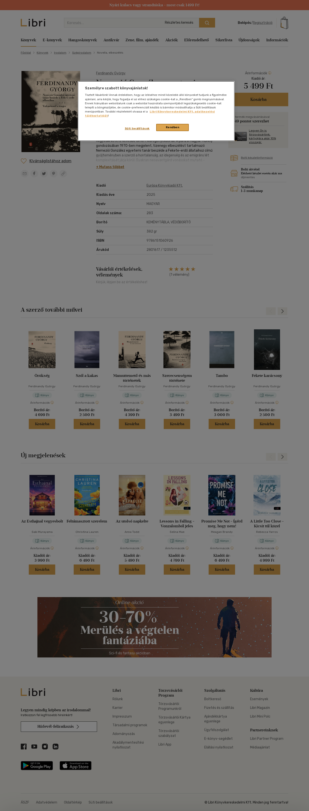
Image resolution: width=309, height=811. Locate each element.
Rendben (172, 127)
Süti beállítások (137, 128)
